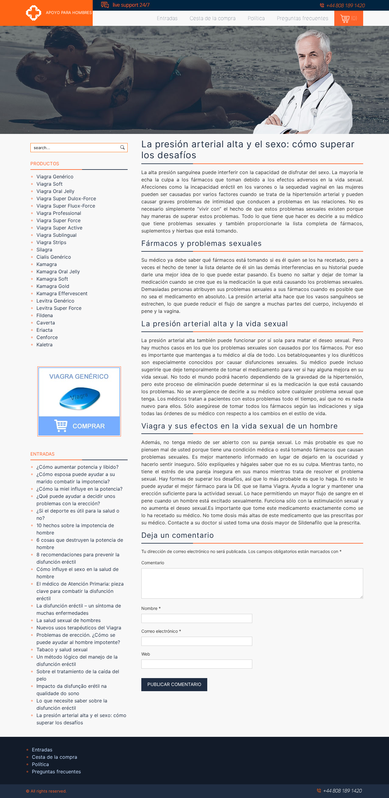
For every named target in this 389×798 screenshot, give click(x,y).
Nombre (151, 608)
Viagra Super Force (58, 220)
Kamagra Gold (52, 286)
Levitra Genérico (55, 301)
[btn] (122, 147)
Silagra (44, 250)
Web (145, 653)
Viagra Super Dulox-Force (66, 198)
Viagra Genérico (55, 176)
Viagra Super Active (59, 228)
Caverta (45, 323)
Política (256, 18)
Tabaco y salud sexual (62, 649)
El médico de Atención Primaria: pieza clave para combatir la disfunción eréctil (80, 591)
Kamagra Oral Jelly (58, 271)
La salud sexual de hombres (68, 620)
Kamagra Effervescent (62, 293)
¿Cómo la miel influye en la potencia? (79, 489)
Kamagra (46, 264)
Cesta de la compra (213, 18)
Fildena (44, 315)
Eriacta (44, 330)
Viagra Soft (49, 184)
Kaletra (44, 344)
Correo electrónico (161, 631)
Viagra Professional (58, 213)
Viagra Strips (51, 242)
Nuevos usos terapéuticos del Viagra (78, 628)
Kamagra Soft (52, 279)
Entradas (167, 18)
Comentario (152, 562)
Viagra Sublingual (56, 235)
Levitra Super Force (58, 308)
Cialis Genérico (53, 257)
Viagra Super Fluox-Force (65, 206)
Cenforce (47, 337)
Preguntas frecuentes (302, 18)
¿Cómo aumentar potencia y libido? (77, 467)
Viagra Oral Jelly (55, 191)
